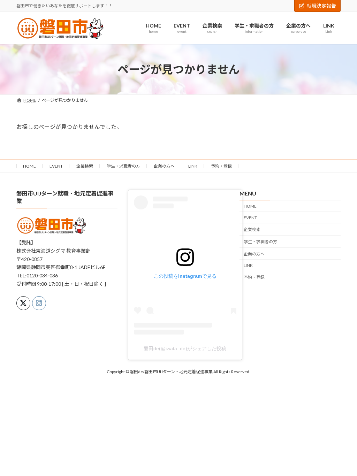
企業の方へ (164, 166)
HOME (29, 166)
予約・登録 (221, 166)
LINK (192, 166)
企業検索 (84, 166)
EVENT (56, 166)
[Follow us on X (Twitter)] (23, 303)
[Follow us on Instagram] (39, 303)
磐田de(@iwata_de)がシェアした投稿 (185, 348)
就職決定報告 (321, 6)
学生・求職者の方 (123, 166)
